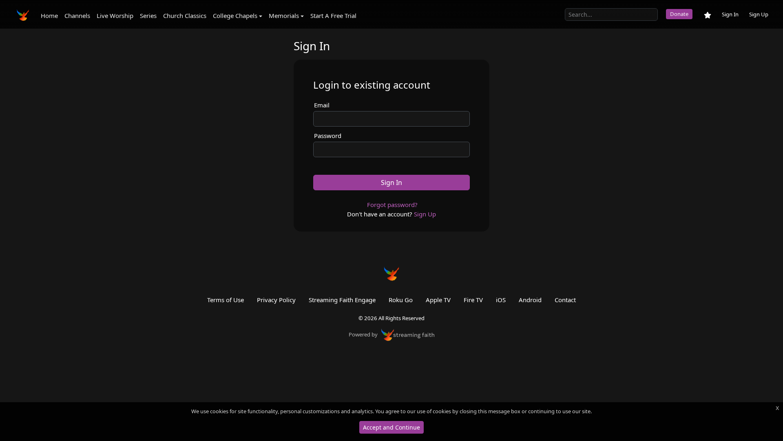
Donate (679, 14)
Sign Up (758, 14)
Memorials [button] (284, 15)
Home (49, 15)
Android (530, 300)
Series (148, 15)
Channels (77, 15)
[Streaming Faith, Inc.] (407, 334)
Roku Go (401, 300)
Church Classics (184, 15)
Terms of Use (225, 300)
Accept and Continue (391, 427)
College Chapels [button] (235, 15)
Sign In (730, 14)
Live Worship (115, 15)
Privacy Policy (276, 300)
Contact (565, 300)
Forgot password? (392, 204)
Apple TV (438, 300)
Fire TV (473, 300)
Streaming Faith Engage (342, 300)
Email (322, 105)
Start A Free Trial (333, 15)
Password (327, 135)
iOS (501, 300)
